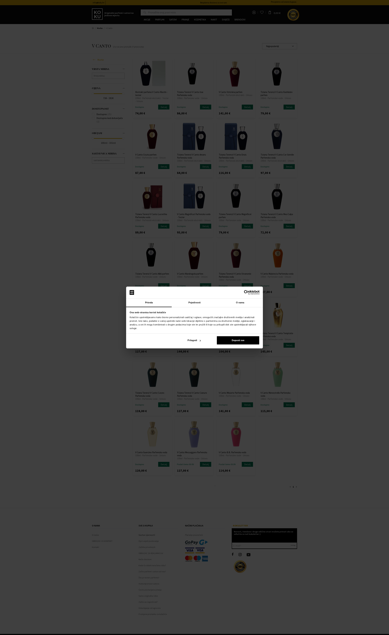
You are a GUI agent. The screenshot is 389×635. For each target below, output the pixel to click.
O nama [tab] (240, 302)
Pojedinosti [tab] (194, 302)
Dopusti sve (238, 340)
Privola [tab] (149, 302)
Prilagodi (192, 340)
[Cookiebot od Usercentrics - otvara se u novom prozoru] (246, 292)
